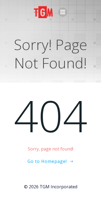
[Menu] (62, 12)
